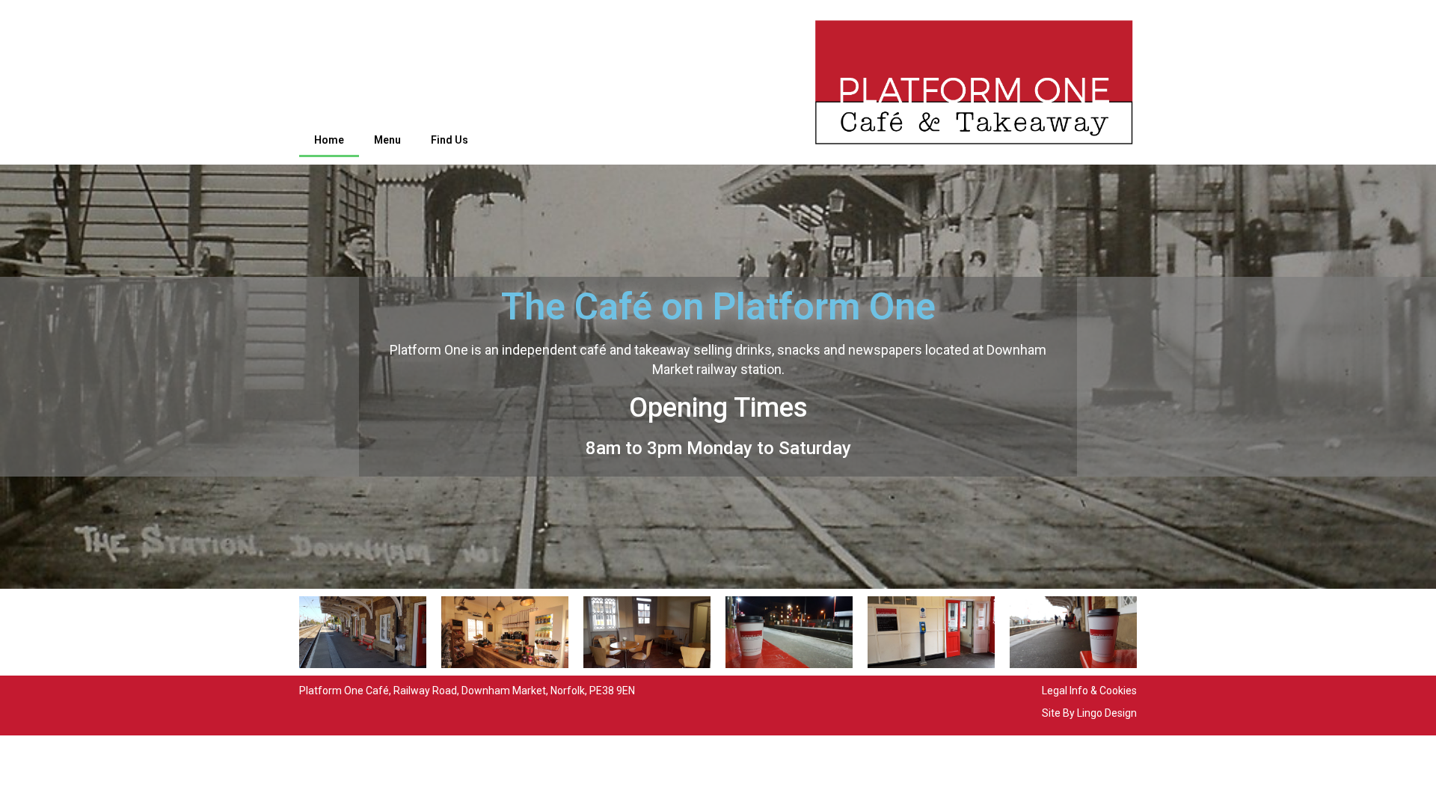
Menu (387, 140)
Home (329, 140)
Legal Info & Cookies (1089, 691)
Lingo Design (1107, 713)
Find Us (449, 140)
